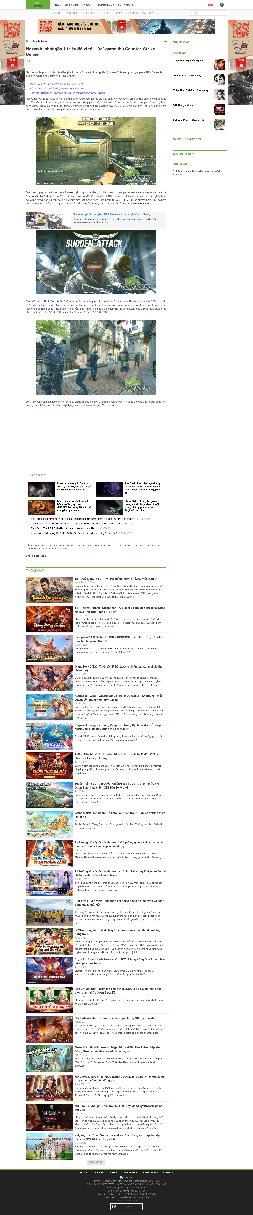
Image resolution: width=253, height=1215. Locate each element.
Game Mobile (129, 1172)
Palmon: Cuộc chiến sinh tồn (189, 120)
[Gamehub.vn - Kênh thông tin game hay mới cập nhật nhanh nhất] (38, 4)
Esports (168, 1172)
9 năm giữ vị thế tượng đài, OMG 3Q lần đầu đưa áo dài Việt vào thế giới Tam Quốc (74, 533)
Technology (105, 4)
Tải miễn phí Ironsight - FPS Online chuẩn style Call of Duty (111, 214)
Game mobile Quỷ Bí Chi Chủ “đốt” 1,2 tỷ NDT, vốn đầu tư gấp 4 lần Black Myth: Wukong (74, 486)
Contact (129, 1206)
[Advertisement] (96, 442)
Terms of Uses (122, 1200)
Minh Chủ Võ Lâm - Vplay (187, 75)
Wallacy (148, 13)
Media (87, 4)
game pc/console (122, 545)
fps (51, 545)
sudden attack (92, 545)
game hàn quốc (67, 545)
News (57, 4)
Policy (135, 1200)
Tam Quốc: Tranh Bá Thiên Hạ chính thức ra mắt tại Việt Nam (63, 528)
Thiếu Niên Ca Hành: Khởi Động (190, 90)
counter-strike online (141, 545)
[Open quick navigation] (166, 40)
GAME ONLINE (72, 13)
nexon (56, 545)
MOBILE (56, 13)
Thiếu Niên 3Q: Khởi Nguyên (188, 60)
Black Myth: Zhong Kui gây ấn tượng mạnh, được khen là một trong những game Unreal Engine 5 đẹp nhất (142, 506)
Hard (28, 61)
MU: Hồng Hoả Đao (183, 105)
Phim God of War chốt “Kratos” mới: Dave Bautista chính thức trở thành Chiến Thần (75, 523)
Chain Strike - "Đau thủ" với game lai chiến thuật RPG (57, 88)
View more (95, 1162)
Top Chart (125, 4)
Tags (30, 545)
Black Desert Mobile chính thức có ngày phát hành (56, 84)
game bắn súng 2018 (37, 548)
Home (83, 1172)
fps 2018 (155, 545)
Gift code (71, 4)
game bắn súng (41, 545)
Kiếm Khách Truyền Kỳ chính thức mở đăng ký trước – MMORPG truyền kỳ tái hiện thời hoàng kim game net (74, 506)
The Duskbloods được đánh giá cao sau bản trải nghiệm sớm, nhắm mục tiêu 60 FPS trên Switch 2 (83, 518)
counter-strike (106, 545)
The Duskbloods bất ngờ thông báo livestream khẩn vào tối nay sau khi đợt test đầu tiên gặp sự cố (142, 488)
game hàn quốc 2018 (57, 548)
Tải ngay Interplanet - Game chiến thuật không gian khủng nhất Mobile (67, 92)
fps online (80, 545)
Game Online (150, 1172)
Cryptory (133, 13)
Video (113, 1172)
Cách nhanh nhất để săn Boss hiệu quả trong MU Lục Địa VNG (115, 1018)
